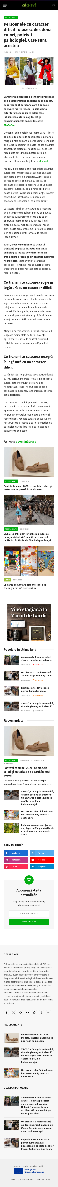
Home (14, 1180)
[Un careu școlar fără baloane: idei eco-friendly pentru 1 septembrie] (29, 561)
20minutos (44, 161)
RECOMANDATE (11, 17)
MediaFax (9, 125)
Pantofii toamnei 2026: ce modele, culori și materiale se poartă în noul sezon (27, 771)
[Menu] (5, 5)
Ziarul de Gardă (36, 1166)
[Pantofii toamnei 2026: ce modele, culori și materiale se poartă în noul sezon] (29, 462)
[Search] (53, 5)
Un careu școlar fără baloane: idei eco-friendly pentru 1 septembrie (37, 814)
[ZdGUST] (29, 5)
